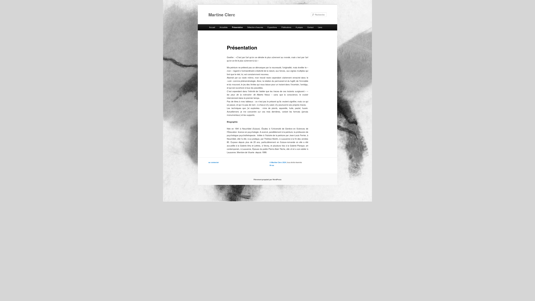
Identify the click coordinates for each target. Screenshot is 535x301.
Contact (310, 27)
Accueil (212, 27)
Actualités (224, 27)
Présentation (237, 27)
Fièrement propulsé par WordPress (267, 179)
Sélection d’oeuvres (255, 27)
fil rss (272, 165)
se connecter (213, 162)
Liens (320, 27)
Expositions (272, 27)
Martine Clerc (221, 15)
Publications (286, 27)
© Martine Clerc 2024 (278, 162)
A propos (299, 27)
